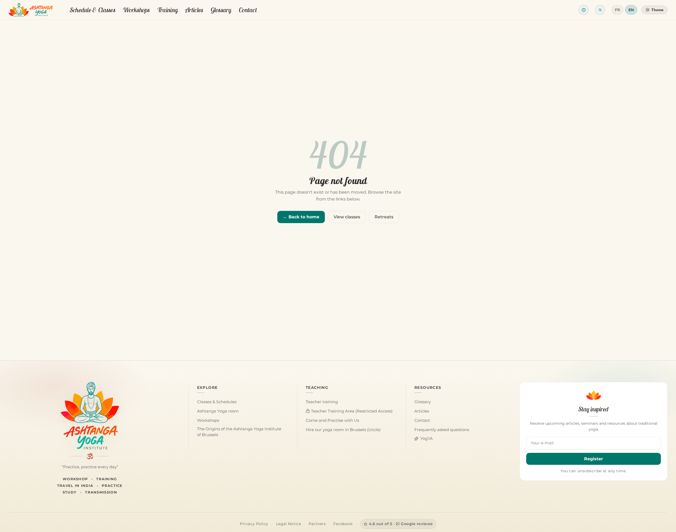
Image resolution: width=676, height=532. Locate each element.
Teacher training (322, 401)
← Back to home (301, 216)
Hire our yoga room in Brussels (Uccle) (343, 429)
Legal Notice (288, 523)
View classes (347, 216)
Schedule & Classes (92, 10)
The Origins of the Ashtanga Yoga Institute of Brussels (239, 432)
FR (617, 9)
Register (593, 458)
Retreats (384, 216)
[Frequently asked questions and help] (584, 10)
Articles (194, 10)
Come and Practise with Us (332, 420)
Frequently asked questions (441, 429)
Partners (317, 523)
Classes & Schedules (216, 401)
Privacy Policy (254, 523)
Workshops (136, 10)
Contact (248, 10)
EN (631, 9)
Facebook (342, 523)
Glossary (221, 10)
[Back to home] (30, 10)
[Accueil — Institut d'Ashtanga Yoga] (90, 415)
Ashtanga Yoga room (218, 411)
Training (167, 10)
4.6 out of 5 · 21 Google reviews (401, 523)
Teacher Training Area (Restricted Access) (351, 411)
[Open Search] (600, 10)
